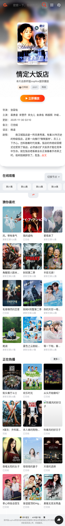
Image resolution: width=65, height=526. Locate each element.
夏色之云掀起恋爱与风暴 (32, 346)
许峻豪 (57, 114)
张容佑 (14, 109)
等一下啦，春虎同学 (53, 346)
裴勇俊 (14, 114)
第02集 (24, 186)
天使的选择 (50, 466)
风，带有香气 (10, 235)
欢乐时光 (28, 392)
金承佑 (40, 114)
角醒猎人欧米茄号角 (12, 272)
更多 (56, 359)
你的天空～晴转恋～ (53, 309)
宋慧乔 (23, 114)
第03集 (39, 186)
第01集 (9, 186)
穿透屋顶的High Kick (32, 503)
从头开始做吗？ (52, 392)
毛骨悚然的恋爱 (11, 309)
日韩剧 (25, 87)
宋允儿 (31, 114)
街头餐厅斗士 (10, 392)
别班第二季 (29, 272)
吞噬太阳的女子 (11, 466)
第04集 (54, 186)
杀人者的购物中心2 (32, 429)
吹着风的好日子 (52, 429)
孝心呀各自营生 (11, 503)
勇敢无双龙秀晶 (52, 503)
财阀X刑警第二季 (32, 309)
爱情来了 (48, 235)
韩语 (13, 129)
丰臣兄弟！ (50, 272)
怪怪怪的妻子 (30, 466)
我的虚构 (28, 235)
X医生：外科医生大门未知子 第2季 (12, 429)
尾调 (5, 346)
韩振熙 (49, 114)
